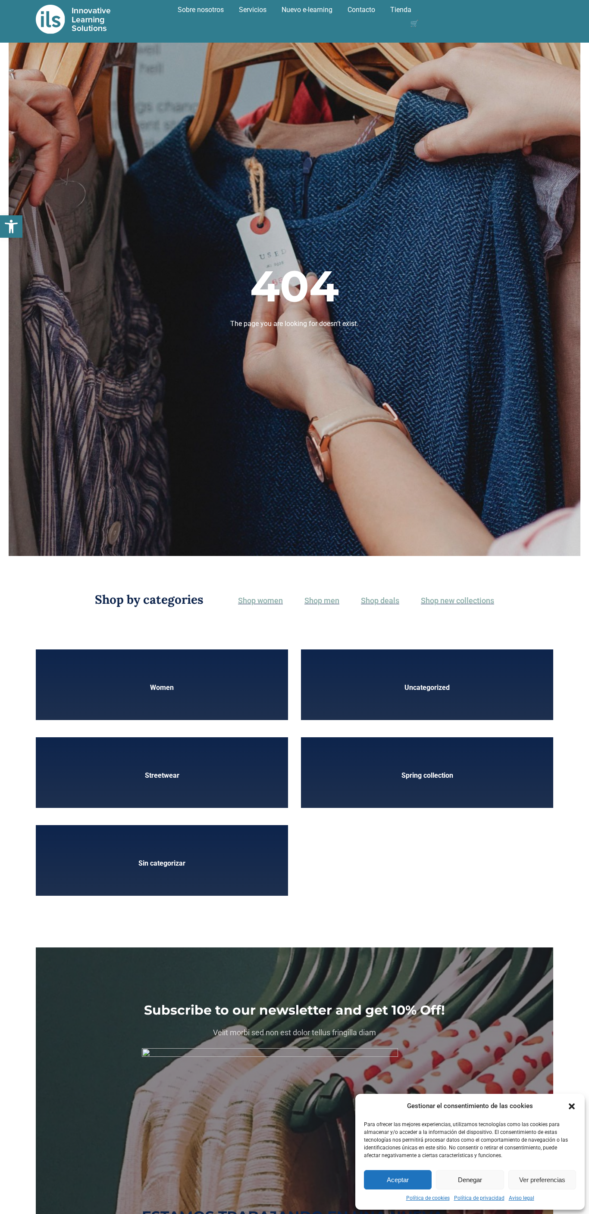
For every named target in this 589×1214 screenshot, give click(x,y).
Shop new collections (457, 600)
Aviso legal (521, 1198)
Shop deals (380, 600)
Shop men (321, 600)
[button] (11, 226)
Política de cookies (428, 1198)
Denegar (470, 1179)
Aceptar (398, 1179)
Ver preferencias (542, 1179)
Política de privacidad (479, 1198)
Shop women (260, 600)
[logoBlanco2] (73, 7)
